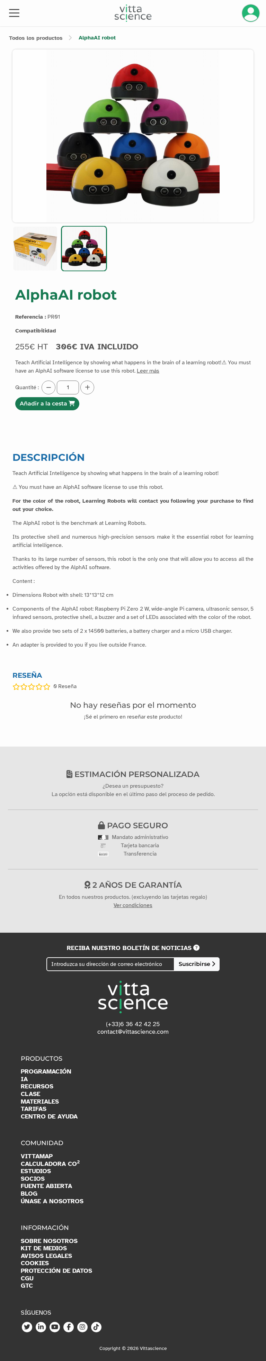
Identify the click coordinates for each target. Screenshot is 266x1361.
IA (24, 1079)
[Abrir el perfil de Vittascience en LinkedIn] (41, 1327)
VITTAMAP (37, 1156)
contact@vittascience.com (133, 1031)
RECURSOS (37, 1086)
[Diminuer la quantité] (48, 387)
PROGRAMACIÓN (46, 1071)
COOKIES (35, 1263)
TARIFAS (33, 1109)
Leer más (148, 370)
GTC (27, 1285)
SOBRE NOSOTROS (49, 1241)
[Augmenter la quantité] (87, 387)
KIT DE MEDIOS (44, 1248)
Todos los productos (36, 38)
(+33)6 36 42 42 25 (133, 1024)
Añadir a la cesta (44, 403)
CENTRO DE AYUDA (49, 1116)
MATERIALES (40, 1101)
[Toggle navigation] (14, 12)
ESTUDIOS (36, 1171)
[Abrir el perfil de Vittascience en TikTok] (96, 1327)
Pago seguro (136, 825)
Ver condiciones (133, 905)
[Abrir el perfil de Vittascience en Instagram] (82, 1327)
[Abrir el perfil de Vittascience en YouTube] (54, 1327)
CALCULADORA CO (50, 1164)
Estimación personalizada (136, 774)
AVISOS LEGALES (46, 1256)
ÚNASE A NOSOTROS (52, 1201)
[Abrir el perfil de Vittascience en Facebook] (68, 1327)
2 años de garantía (136, 885)
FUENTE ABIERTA (46, 1186)
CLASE (30, 1094)
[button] (35, 248)
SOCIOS (33, 1178)
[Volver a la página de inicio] (133, 13)
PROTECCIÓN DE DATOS (56, 1271)
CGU (27, 1278)
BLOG (29, 1193)
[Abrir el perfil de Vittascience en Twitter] (27, 1327)
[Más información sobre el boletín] (196, 948)
